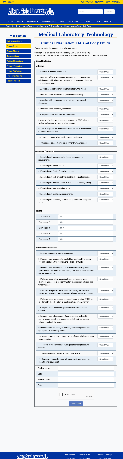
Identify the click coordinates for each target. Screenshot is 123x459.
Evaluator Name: (44, 379)
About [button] (19, 22)
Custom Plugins (13, 51)
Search (110, 11)
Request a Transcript (104, 455)
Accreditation (70, 455)
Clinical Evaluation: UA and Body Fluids (77, 26)
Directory (99, 2)
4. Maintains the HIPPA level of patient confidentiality (60, 94)
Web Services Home (13, 26)
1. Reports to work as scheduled (52, 72)
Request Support (13, 81)
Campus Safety (84, 455)
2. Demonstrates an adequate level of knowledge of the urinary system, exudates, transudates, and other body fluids (64, 260)
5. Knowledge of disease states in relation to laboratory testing (64, 182)
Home (10, 21)
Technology (8, 2)
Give (108, 2)
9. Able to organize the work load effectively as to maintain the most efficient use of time (64, 130)
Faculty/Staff (87, 2)
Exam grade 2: (44, 222)
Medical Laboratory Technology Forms (48, 26)
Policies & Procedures (15, 61)
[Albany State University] (33, 11)
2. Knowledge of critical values (51, 165)
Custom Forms (27, 26)
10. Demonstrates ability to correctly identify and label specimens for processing (66, 337)
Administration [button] (48, 22)
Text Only (116, 2)
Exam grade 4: (44, 233)
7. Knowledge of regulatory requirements (55, 194)
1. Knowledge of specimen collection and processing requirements (60, 158)
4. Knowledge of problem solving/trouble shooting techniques (64, 177)
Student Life (73, 21)
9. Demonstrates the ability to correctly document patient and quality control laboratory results (63, 329)
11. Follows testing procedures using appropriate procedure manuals (63, 346)
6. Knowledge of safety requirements (54, 188)
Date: (40, 374)
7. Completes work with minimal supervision (56, 114)
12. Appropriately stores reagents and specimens (59, 353)
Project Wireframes (14, 71)
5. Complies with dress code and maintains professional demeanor (62, 101)
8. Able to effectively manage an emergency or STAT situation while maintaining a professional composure (64, 121)
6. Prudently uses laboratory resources (54, 109)
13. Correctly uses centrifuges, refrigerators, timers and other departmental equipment (64, 360)
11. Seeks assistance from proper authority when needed (62, 143)
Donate (97, 21)
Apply (61, 21)
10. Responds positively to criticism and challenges (60, 137)
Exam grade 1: (44, 216)
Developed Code (13, 56)
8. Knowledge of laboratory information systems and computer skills (64, 201)
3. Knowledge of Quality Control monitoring (56, 171)
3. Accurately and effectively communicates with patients (62, 89)
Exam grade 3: (44, 228)
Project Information (14, 66)
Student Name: (44, 368)
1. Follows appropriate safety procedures (55, 253)
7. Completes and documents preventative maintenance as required (62, 309)
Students (86, 21)
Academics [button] (31, 22)
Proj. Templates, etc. (14, 76)
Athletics (107, 21)
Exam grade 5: (44, 239)
